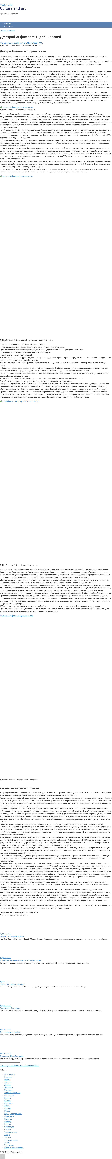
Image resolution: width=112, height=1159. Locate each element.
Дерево (7, 1085)
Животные (8, 1090)
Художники (9, 1145)
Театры (7, 1137)
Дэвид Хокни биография (10, 1032)
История (7, 1098)
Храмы (7, 1143)
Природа (7, 1122)
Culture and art (13, 8)
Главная (7, 24)
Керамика (8, 1103)
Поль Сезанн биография (10, 1008)
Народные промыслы (13, 1114)
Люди (6, 1106)
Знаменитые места (12, 1093)
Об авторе (8, 26)
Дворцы (7, 1082)
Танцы (7, 1135)
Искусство (9, 1095)
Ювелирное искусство (13, 1148)
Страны (7, 1129)
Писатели (8, 1119)
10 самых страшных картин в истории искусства (20, 960)
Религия (7, 1124)
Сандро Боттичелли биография (12, 984)
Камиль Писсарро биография (12, 936)
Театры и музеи (11, 1140)
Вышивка (8, 1077)
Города (7, 1080)
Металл (7, 1108)
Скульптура (9, 1127)
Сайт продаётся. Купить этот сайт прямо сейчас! (19, 1066)
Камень (7, 1101)
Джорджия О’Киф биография (12, 1056)
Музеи (7, 1111)
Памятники (9, 1116)
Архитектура (9, 1074)
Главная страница (7, 30)
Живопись (8, 1087)
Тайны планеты (10, 1132)
